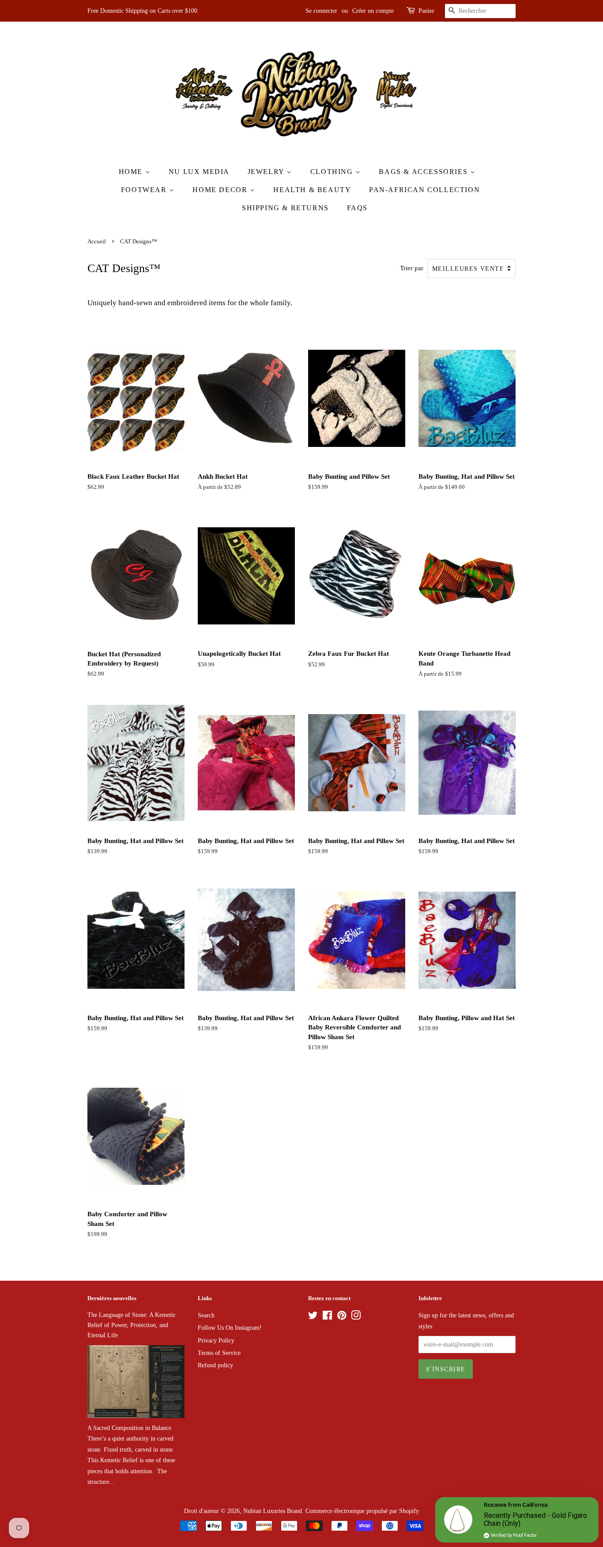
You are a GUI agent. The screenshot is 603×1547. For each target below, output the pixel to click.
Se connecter (321, 11)
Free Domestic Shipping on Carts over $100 (142, 11)
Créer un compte (373, 11)
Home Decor (221, 189)
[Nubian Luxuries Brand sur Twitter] (313, 1316)
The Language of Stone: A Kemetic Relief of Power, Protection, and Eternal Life (131, 1325)
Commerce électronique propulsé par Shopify (362, 1510)
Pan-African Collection (424, 189)
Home (132, 171)
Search (206, 1315)
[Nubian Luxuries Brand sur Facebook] (327, 1316)
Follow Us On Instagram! (230, 1327)
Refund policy (215, 1365)
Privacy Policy (216, 1340)
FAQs (357, 208)
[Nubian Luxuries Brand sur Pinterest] (342, 1316)
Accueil (96, 241)
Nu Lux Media (199, 171)
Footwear (145, 189)
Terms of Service (219, 1352)
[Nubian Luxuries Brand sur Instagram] (356, 1316)
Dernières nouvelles (111, 1298)
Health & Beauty (312, 189)
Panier (426, 11)
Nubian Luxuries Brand (272, 1510)
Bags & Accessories (424, 171)
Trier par (411, 268)
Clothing (332, 171)
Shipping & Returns (285, 208)
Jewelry (267, 171)
